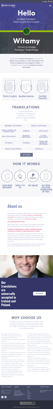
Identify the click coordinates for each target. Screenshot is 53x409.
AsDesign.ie (38, 407)
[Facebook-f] (2, 397)
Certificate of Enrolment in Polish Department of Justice (23, 231)
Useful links (29, 398)
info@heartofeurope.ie (21, 394)
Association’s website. (31, 219)
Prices (28, 394)
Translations (29, 393)
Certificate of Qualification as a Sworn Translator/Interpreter (24, 229)
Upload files (29, 395)
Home (28, 390)
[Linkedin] (5, 397)
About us (28, 391)
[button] (50, 5)
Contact (28, 397)
